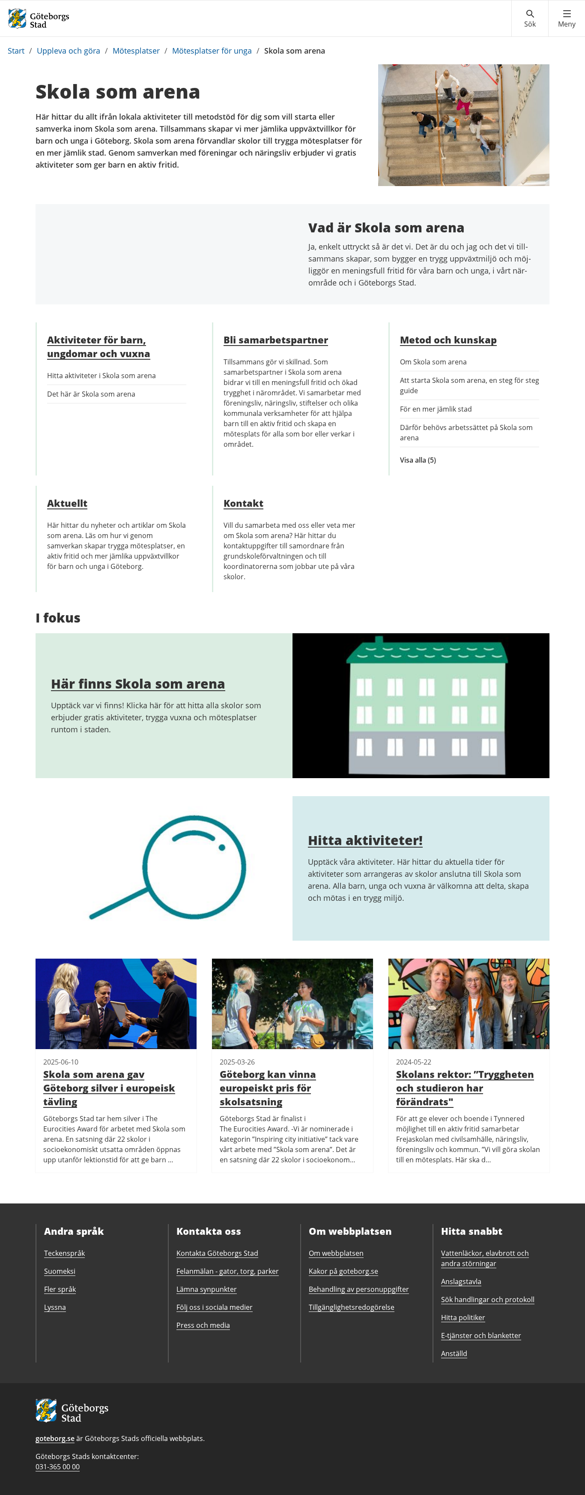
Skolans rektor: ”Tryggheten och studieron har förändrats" (465, 1088)
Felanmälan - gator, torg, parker (227, 1271)
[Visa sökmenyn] (530, 18)
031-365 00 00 (58, 1466)
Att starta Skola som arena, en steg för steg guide (469, 385)
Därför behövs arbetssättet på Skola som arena (466, 432)
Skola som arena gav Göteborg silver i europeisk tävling (109, 1088)
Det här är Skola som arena (91, 394)
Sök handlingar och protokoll (487, 1299)
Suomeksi (59, 1271)
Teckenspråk (64, 1253)
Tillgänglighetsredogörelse (351, 1307)
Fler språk (60, 1289)
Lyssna (55, 1307)
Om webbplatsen (336, 1253)
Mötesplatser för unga (212, 50)
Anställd (454, 1353)
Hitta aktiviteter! (365, 840)
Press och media (203, 1325)
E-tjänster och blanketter (481, 1335)
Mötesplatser (136, 50)
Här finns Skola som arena (138, 683)
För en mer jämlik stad (436, 409)
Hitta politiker (463, 1317)
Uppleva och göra (68, 50)
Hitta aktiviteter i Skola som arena (101, 375)
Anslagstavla (461, 1281)
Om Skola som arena (433, 362)
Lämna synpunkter (206, 1289)
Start (16, 50)
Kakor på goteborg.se (343, 1271)
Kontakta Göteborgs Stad (217, 1253)
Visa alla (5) (428, 460)
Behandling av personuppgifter (359, 1289)
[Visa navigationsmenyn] (567, 18)
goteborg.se (55, 1438)
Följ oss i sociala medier (214, 1307)
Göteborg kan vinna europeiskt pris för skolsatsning (268, 1088)
